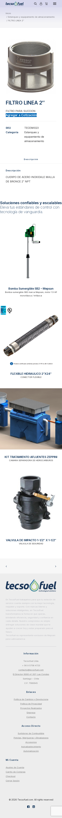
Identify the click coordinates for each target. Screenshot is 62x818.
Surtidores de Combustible (31, 733)
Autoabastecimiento (31, 746)
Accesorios (31, 742)
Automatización (31, 751)
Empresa (31, 712)
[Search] (34, 3)
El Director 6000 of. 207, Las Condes (31, 674)
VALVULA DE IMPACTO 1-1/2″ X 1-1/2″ (31, 540)
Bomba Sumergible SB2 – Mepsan (31, 288)
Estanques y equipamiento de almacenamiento (31, 17)
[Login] (39, 3)
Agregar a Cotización (21, 115)
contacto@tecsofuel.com (31, 670)
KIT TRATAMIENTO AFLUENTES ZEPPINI (31, 457)
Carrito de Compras (15, 772)
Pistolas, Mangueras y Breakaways (31, 737)
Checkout (10, 776)
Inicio (8, 13)
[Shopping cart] (45, 3)
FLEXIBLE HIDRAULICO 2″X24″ (31, 373)
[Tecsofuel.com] (15, 3)
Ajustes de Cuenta (15, 767)
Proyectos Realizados (31, 708)
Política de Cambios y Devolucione (31, 699)
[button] (54, 3)
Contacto (31, 717)
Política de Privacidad (31, 703)
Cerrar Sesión (13, 780)
